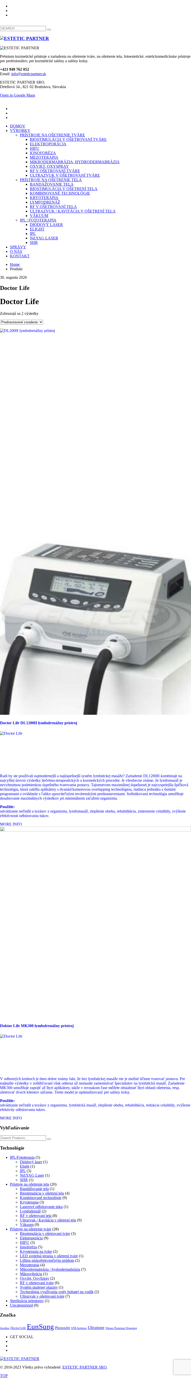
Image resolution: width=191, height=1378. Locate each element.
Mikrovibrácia (31, 1274)
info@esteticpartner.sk (28, 74)
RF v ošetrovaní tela (35, 1215)
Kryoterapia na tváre (36, 1251)
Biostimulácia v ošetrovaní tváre (45, 1233)
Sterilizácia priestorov (27, 1301)
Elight (24, 1166)
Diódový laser (31, 1162)
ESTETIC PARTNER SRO (84, 1367)
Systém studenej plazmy (39, 1287)
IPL (23, 1171)
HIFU (24, 1242)
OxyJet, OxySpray (34, 1278)
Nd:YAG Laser (32, 1175)
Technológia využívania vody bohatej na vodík (57, 1292)
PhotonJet (62, 1327)
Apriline (4, 1328)
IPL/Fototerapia (22, 1157)
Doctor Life (18, 1328)
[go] (49, 29)
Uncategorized (21, 1305)
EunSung (40, 1326)
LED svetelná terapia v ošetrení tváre (49, 1256)
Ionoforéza (28, 1247)
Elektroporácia (31, 1238)
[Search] (49, 1139)
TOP (4, 1376)
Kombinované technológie (40, 1198)
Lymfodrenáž (30, 1211)
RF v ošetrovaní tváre (37, 1283)
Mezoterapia (29, 1265)
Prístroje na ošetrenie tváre (30, 1229)
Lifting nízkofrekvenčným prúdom (47, 1260)
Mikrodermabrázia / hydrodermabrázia (50, 1269)
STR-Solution (79, 1328)
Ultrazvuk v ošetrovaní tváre (42, 1296)
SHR (24, 1180)
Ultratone (96, 1327)
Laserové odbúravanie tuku (41, 1207)
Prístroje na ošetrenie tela (29, 1184)
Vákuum (27, 1224)
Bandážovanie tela (34, 1189)
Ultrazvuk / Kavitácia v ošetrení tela (48, 1220)
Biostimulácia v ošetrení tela (42, 1193)
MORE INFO (11, 824)
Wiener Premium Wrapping (121, 1328)
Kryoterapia (29, 1202)
